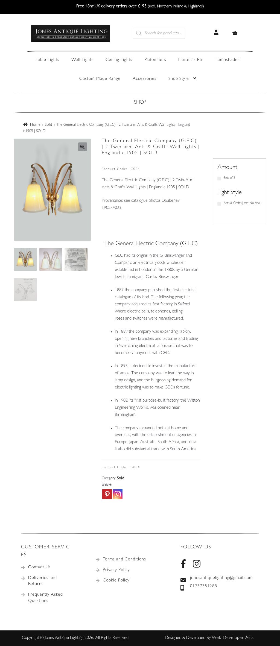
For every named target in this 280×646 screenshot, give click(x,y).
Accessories (144, 79)
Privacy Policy (116, 570)
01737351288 (203, 586)
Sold (48, 125)
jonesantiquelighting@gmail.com (221, 578)
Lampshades (227, 60)
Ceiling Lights (119, 60)
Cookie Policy (116, 580)
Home (35, 125)
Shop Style (178, 79)
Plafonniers (155, 60)
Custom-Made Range (100, 79)
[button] (82, 146)
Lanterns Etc (190, 60)
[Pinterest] (107, 494)
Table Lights (47, 60)
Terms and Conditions (124, 559)
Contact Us (39, 567)
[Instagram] (117, 494)
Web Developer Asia (233, 638)
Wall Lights (82, 60)
